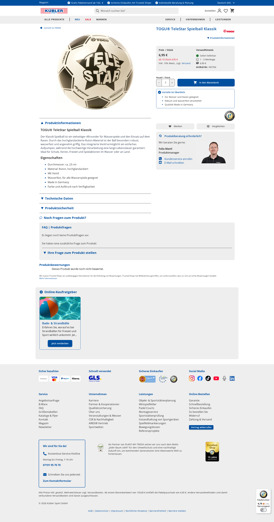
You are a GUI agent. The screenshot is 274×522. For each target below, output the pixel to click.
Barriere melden (177, 510)
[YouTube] (216, 378)
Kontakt (43, 419)
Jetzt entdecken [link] (60, 343)
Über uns (94, 412)
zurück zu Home (52, 27)
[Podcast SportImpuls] (224, 378)
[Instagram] (192, 378)
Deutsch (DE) (224, 2)
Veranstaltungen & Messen (105, 415)
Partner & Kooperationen (104, 404)
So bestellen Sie (198, 412)
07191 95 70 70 (52, 465)
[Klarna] (76, 379)
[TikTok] (208, 378)
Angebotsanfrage (49, 400)
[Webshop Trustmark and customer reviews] (153, 379)
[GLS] (112, 379)
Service (170, 19)
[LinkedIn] (232, 378)
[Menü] (269, 491)
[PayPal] (65, 379)
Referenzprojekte (149, 431)
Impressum (117, 510)
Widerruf (194, 415)
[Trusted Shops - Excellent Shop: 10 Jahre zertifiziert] (212, 451)
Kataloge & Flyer (48, 415)
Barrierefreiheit (158, 510)
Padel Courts (146, 408)
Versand (186, 63)
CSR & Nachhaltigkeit (101, 419)
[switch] (263, 510)
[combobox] (136, 11)
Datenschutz (101, 510)
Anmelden (210, 10)
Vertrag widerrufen (201, 427)
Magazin (44, 423)
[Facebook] (200, 378)
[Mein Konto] (219, 11)
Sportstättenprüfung (151, 415)
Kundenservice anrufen (178, 159)
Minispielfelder (148, 404)
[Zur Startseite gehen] (54, 10)
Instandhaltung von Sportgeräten (159, 419)
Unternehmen (195, 19)
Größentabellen (48, 412)
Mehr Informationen (48, 278)
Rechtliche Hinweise (136, 510)
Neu (77, 19)
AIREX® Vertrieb (98, 423)
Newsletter (45, 427)
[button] (95, 123)
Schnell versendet (100, 371)
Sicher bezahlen (49, 371)
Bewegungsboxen (149, 427)
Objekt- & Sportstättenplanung (157, 400)
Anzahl (163, 77)
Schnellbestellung (199, 404)
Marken (101, 19)
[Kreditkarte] (54, 379)
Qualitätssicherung (100, 408)
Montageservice (148, 412)
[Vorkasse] (43, 379)
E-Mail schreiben (174, 162)
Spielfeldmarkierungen (152, 423)
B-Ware (43, 404)
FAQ (41, 408)
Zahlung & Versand (200, 419)
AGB (90, 510)
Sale (88, 19)
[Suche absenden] (96, 11)
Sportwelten (96, 427)
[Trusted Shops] (173, 379)
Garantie (194, 400)
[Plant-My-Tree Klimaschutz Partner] (100, 448)
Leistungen (223, 19)
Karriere (94, 400)
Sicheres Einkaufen (151, 371)
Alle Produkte (54, 19)
